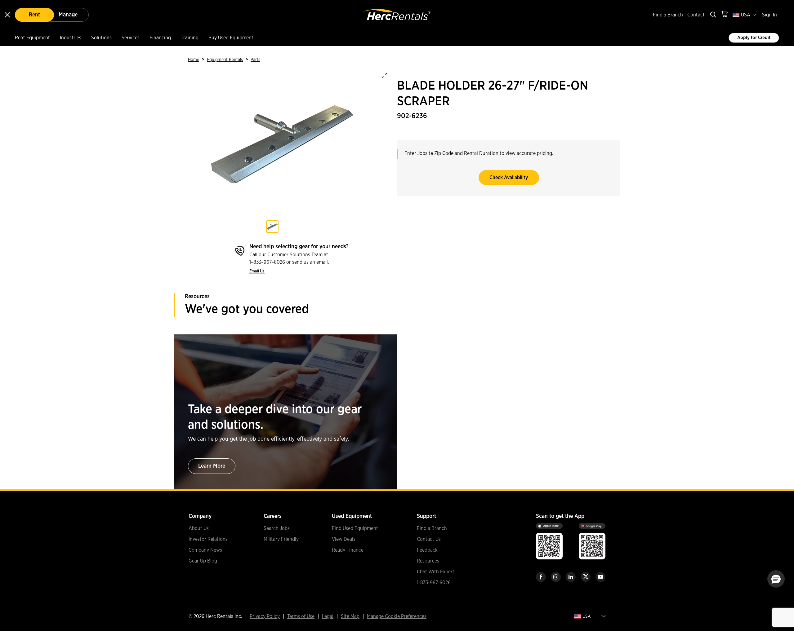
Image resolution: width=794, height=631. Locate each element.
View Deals (343, 539)
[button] (776, 579)
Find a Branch (668, 14)
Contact (696, 14)
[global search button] (712, 15)
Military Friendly (281, 539)
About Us (199, 528)
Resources (428, 560)
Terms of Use (300, 616)
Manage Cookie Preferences (396, 616)
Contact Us (429, 539)
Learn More (211, 466)
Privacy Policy (265, 616)
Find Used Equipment (355, 528)
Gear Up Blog (203, 560)
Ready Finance (348, 550)
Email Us (257, 271)
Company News (205, 550)
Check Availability (508, 177)
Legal (327, 616)
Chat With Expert (435, 571)
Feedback (427, 550)
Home (193, 60)
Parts (255, 60)
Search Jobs (277, 528)
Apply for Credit (753, 37)
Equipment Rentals (225, 60)
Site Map (350, 616)
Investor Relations (208, 539)
